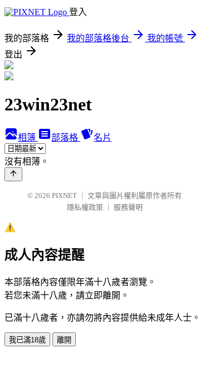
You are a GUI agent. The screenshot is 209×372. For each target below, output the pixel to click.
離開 (64, 340)
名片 (102, 137)
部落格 (65, 137)
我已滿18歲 (27, 340)
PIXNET (64, 195)
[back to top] (13, 174)
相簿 (28, 137)
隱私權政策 (85, 207)
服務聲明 (128, 207)
